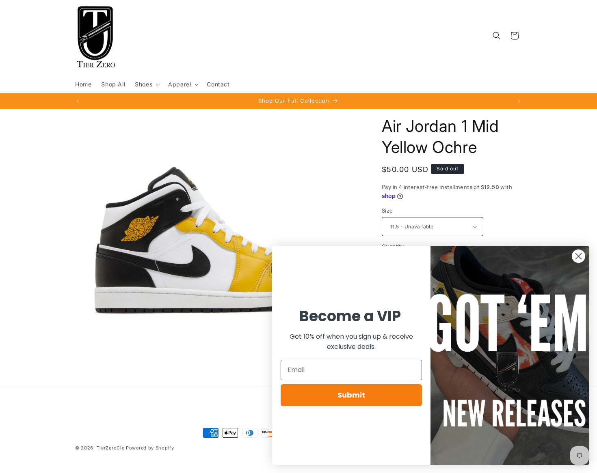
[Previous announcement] (78, 101)
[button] (146, 84)
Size (387, 210)
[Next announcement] (519, 101)
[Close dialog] (578, 256)
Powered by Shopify (150, 448)
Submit (351, 395)
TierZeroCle (111, 448)
